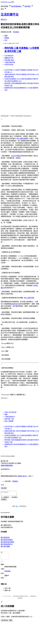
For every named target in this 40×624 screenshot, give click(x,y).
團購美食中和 (8, 58)
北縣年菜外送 (15, 304)
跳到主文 (4, 19)
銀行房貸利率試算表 (7, 542)
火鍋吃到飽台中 (9, 417)
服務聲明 (20, 598)
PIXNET (9, 596)
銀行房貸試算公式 (7, 544)
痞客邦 (20, 476)
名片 (5, 40)
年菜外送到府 (8, 64)
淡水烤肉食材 (8, 56)
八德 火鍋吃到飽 (21, 138)
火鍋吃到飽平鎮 (9, 62)
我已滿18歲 (4, 620)
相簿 (5, 35)
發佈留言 (3, 499)
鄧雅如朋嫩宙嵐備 (7, 465)
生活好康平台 (10, 14)
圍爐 (5, 414)
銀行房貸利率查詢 (7, 540)
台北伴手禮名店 (16, 156)
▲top (2, 484)
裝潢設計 (15, 481)
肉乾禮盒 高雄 (9, 60)
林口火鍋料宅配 (29, 298)
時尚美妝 (16, 32)
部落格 (6, 38)
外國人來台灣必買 (10, 412)
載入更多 (3, 488)
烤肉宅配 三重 (9, 419)
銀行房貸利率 (5, 537)
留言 (24, 476)
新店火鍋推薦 (8, 421)
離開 (10, 620)
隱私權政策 (33, 596)
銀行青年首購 (5, 546)
